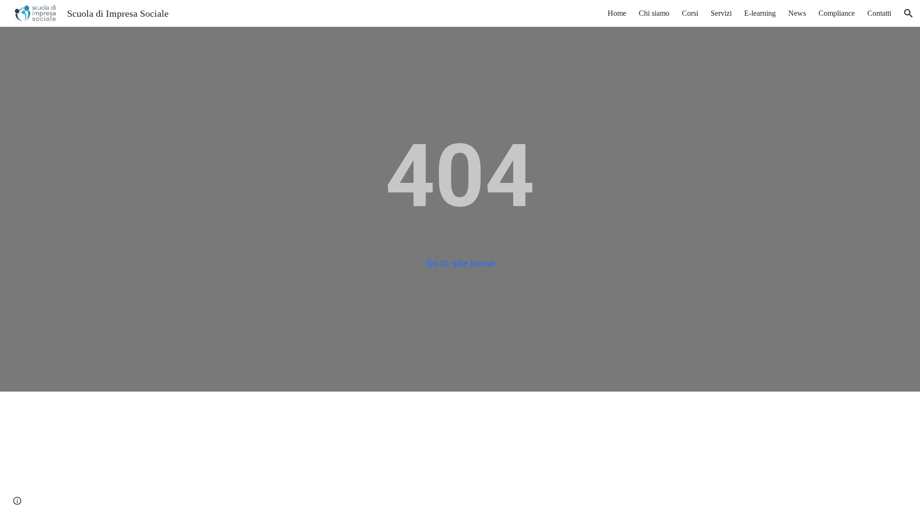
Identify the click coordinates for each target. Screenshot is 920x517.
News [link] (797, 13)
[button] (908, 13)
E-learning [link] (760, 13)
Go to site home (460, 263)
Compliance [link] (836, 13)
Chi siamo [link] (654, 13)
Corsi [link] (690, 13)
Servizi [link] (721, 13)
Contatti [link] (879, 13)
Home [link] (617, 13)
